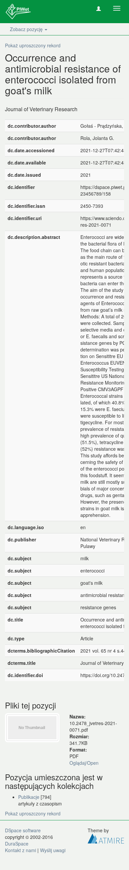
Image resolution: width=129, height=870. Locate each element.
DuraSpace (16, 843)
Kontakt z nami (20, 850)
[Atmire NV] (106, 837)
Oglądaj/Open (84, 762)
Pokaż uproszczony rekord (33, 45)
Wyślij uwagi (52, 850)
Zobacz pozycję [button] (27, 29)
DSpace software (23, 830)
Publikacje (28, 797)
